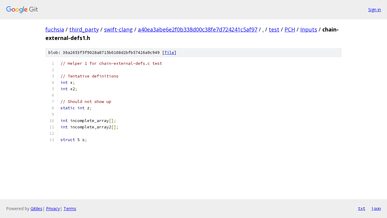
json (376, 208)
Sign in (374, 9)
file (169, 52)
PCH (290, 29)
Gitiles (36, 208)
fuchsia (54, 29)
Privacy (53, 208)
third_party (84, 29)
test (274, 29)
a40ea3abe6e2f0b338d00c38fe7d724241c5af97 (197, 29)
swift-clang (118, 29)
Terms (69, 208)
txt (361, 208)
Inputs (308, 29)
